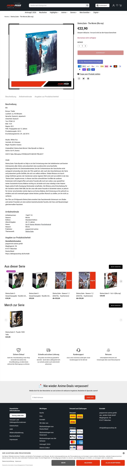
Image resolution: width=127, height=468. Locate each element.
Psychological (46, 224)
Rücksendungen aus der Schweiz (48, 439)
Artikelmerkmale (25, 97)
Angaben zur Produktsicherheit (47, 97)
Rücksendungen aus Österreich (47, 433)
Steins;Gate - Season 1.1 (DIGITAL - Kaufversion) (61, 294)
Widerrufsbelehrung (16, 433)
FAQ (41, 416)
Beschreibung (10, 97)
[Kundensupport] (102, 5)
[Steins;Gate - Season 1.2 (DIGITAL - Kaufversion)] (87, 280)
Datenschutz (14, 426)
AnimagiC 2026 (30, 12)
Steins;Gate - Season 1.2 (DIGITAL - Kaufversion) (84, 294)
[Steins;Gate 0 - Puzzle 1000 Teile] (16, 319)
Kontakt (42, 419)
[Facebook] (79, 78)
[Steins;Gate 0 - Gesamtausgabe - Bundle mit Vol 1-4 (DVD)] (16, 280)
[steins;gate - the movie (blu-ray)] (41, 56)
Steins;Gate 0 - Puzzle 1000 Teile (15, 333)
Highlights (54, 12)
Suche (42, 413)
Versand (93, 32)
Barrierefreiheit (15, 436)
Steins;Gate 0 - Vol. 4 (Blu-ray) (110, 293)
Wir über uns (44, 423)
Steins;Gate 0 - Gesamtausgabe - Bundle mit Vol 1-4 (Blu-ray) (39, 294)
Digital (95, 12)
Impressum (14, 439)
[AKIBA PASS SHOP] (14, 5)
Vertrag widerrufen (18, 415)
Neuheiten (43, 12)
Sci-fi (27, 224)
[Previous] (6, 281)
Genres (73, 12)
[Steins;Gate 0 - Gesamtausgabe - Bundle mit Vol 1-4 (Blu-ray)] (40, 280)
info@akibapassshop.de (107, 428)
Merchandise (85, 12)
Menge (80, 42)
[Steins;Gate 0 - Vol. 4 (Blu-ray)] (111, 280)
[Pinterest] (88, 78)
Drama (32, 224)
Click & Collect (45, 448)
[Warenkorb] (120, 5)
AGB (11, 429)
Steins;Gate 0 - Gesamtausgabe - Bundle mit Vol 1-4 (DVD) (15, 294)
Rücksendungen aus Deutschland (47, 428)
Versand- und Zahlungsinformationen (18, 421)
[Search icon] (87, 5)
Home (6, 17)
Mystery (37, 224)
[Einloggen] (114, 5)
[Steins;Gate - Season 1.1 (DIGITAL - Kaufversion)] (63, 280)
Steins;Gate (29, 231)
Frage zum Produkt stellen (90, 74)
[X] (83, 78)
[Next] (121, 281)
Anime (64, 12)
